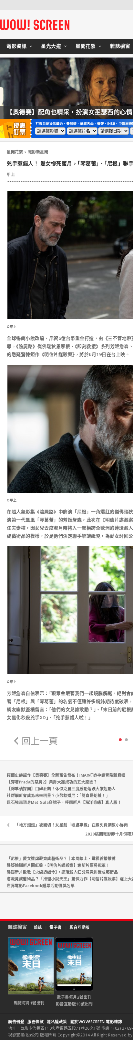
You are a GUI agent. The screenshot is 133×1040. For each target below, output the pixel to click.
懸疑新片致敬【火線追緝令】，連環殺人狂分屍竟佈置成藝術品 (62, 872)
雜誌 (38, 927)
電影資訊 (16, 46)
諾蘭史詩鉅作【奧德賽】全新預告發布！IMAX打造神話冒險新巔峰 (66, 775)
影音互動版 (79, 927)
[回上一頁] (35, 741)
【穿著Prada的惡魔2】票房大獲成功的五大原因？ (52, 782)
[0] (120, 739)
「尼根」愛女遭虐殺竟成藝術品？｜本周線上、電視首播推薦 (61, 858)
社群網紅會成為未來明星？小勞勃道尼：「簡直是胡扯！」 (58, 795)
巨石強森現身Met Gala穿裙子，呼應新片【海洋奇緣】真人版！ (64, 802)
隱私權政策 (57, 1021)
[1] (126, 739)
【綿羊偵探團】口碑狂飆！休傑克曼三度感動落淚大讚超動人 (61, 789)
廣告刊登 (16, 1021)
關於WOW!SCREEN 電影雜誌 (96, 1021)
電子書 (55, 927)
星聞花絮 (86, 46)
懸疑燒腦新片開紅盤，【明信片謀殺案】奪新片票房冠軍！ (58, 865)
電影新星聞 (38, 152)
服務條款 (35, 1021)
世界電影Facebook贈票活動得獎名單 (41, 885)
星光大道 (51, 46)
